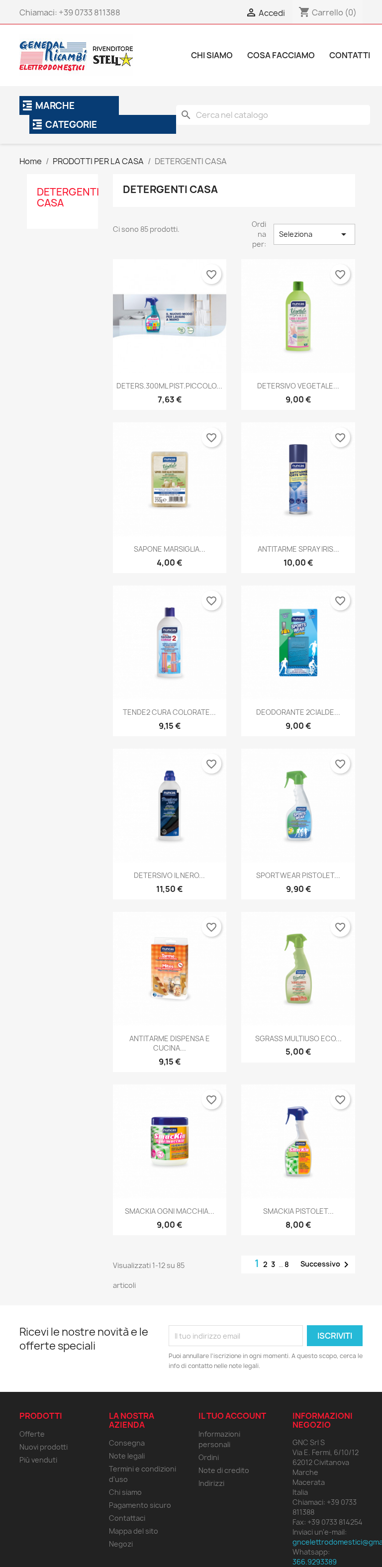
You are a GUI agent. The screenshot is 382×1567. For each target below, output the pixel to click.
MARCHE (55, 105)
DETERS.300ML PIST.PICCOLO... (169, 386)
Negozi (121, 1544)
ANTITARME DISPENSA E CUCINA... (169, 1043)
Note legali (127, 1456)
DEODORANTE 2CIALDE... (298, 712)
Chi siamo (125, 1492)
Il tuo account (232, 1415)
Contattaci (127, 1518)
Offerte (32, 1434)
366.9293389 (314, 1562)
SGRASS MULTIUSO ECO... (298, 1038)
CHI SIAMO (212, 55)
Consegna (127, 1443)
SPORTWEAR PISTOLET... (298, 875)
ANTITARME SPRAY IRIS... (298, 549)
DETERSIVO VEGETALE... (298, 386)
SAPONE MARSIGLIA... (169, 549)
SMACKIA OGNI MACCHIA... (169, 1211)
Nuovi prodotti (43, 1447)
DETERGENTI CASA (68, 197)
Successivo (326, 1265)
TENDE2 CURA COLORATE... (169, 712)
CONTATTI (349, 55)
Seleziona (314, 234)
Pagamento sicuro (140, 1505)
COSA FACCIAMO (281, 55)
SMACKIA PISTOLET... (298, 1211)
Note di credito (223, 1470)
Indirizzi (211, 1483)
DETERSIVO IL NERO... (169, 875)
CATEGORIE (71, 124)
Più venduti (38, 1460)
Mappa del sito (133, 1531)
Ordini (208, 1457)
